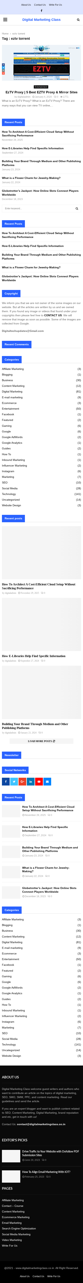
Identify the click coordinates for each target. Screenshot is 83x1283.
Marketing (8, 476)
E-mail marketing (12, 397)
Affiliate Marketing (13, 368)
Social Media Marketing (16, 1234)
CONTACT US (53, 315)
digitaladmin (24, 96)
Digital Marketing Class (41, 20)
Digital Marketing (12, 391)
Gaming (7, 425)
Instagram (8, 471)
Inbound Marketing (13, 459)
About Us (26, 5)
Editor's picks (14, 1140)
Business (7, 380)
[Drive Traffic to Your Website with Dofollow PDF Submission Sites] (11, 1156)
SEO (5, 482)
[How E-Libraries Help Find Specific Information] (41, 624)
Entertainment (41, 87)
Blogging (7, 374)
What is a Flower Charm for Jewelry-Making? (31, 177)
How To (6, 454)
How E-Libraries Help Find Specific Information (33, 148)
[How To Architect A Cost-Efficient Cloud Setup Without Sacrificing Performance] (41, 552)
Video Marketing (12, 1239)
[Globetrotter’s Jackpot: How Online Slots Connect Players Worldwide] (11, 892)
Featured (7, 419)
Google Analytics (12, 442)
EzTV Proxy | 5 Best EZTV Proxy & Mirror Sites (41, 92)
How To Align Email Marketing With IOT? (46, 1172)
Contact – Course (12, 1205)
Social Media (10, 488)
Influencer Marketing (14, 465)
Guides (6, 448)
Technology (9, 494)
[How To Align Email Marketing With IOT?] (11, 1176)
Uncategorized (11, 499)
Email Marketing (12, 1222)
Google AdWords (12, 437)
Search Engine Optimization (19, 1228)
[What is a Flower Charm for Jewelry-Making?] (11, 872)
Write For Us (55, 5)
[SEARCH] (77, 208)
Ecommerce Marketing (16, 1217)
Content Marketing (13, 385)
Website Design (11, 505)
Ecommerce (9, 403)
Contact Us (40, 5)
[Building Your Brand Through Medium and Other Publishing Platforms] (41, 692)
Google (6, 431)
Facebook (8, 414)
